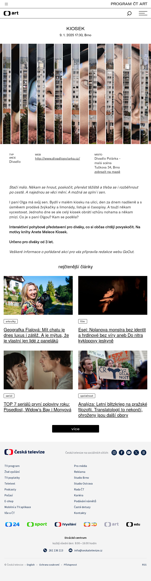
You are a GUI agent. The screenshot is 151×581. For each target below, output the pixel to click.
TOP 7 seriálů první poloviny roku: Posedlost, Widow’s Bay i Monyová (37, 406)
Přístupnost (70, 564)
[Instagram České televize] (114, 454)
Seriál (9, 395)
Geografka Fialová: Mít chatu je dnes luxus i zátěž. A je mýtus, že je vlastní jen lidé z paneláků (36, 335)
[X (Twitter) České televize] (136, 454)
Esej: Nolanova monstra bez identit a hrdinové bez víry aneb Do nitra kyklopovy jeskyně (112, 335)
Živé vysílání (12, 472)
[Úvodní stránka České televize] (24, 454)
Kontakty (80, 513)
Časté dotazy (82, 507)
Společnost (86, 395)
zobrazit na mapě (107, 172)
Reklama (79, 472)
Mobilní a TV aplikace (17, 507)
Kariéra (78, 495)
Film (82, 321)
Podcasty (10, 489)
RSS (144, 564)
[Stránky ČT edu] (136, 524)
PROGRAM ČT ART (129, 3)
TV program (12, 466)
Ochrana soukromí (49, 564)
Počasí (8, 495)
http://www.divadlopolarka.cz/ (57, 158)
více (75, 428)
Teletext (9, 483)
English (31, 564)
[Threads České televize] (144, 454)
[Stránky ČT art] (111, 525)
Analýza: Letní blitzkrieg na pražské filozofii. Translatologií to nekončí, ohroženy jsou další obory (112, 409)
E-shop (8, 501)
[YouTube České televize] (129, 454)
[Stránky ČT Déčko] (90, 525)
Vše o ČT (9, 513)
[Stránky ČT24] (12, 525)
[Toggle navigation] (6, 4)
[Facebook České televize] (121, 454)
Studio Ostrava (83, 483)
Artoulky (11, 321)
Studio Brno (81, 477)
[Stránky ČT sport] (37, 525)
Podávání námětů (85, 501)
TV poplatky (12, 477)
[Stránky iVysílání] (68, 524)
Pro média (80, 466)
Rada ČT (79, 489)
